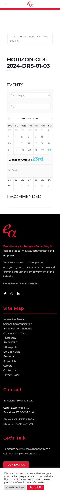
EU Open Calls (11, 351)
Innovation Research (15, 319)
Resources (9, 356)
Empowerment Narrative (17, 328)
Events (23, 37)
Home (14, 37)
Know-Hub (9, 361)
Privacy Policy (11, 374)
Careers (7, 365)
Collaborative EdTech (15, 333)
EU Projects (10, 347)
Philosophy (9, 337)
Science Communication (17, 323)
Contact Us (9, 370)
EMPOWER (10, 342)
